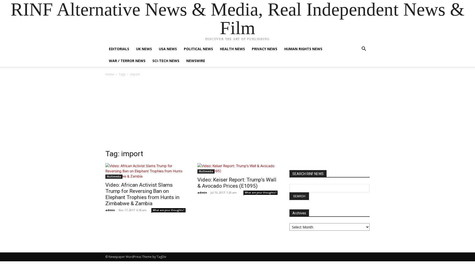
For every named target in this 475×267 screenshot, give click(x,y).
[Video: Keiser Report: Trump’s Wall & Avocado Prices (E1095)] (237, 168)
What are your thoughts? (169, 210)
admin (110, 210)
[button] (364, 49)
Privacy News (264, 48)
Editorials (119, 48)
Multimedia (114, 176)
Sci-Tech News (165, 60)
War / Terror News (127, 60)
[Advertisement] (237, 114)
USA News (168, 48)
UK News (144, 48)
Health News (232, 48)
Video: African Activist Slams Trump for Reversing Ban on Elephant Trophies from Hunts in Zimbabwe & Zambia (142, 194)
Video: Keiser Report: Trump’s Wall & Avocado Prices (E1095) (236, 183)
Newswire (195, 60)
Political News (198, 48)
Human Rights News (303, 48)
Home (109, 74)
